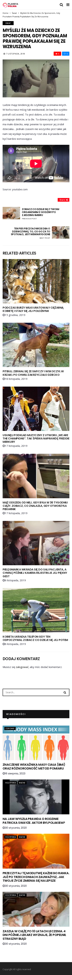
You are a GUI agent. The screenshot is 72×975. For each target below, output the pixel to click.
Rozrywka (10, 783)
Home (5, 13)
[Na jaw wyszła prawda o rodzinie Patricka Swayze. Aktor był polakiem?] (36, 796)
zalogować (22, 667)
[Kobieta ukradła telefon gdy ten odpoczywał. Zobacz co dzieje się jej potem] (36, 610)
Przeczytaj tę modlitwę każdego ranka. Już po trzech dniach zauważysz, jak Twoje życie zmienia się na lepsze (36, 877)
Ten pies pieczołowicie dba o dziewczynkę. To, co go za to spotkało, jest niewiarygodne (30, 233)
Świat (14, 13)
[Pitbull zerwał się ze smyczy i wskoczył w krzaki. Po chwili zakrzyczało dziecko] (36, 345)
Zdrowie (10, 728)
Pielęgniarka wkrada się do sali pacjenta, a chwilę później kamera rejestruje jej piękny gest (35, 572)
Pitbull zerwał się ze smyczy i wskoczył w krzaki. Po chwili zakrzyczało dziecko (33, 373)
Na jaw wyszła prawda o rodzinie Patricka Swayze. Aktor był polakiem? (34, 821)
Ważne (22, 783)
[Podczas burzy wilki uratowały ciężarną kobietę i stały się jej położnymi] (36, 281)
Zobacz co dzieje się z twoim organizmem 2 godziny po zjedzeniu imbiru (40, 214)
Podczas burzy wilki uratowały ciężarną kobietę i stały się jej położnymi (33, 309)
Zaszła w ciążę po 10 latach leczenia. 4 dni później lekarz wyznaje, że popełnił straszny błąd (34, 935)
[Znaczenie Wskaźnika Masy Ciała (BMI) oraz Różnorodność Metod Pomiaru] (36, 742)
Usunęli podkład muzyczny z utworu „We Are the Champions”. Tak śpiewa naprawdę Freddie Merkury (36, 438)
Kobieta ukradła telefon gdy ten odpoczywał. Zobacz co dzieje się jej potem (35, 638)
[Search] (64, 692)
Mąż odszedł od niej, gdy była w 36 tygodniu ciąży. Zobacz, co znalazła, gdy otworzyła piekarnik (35, 505)
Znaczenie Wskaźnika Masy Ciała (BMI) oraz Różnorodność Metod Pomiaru (34, 766)
